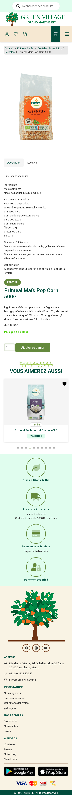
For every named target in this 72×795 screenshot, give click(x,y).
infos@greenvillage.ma (22, 679)
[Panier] (55, 34)
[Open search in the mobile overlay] (36, 6)
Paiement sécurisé (14, 698)
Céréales (10, 52)
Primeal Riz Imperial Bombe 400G (36, 430)
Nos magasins (12, 693)
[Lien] (36, 19)
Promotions (10, 721)
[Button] (7, 34)
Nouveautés (11, 726)
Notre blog (10, 754)
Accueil (9, 48)
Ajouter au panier (32, 348)
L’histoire (9, 744)
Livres (7, 731)
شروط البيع (10, 707)
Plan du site (10, 759)
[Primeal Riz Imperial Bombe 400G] (36, 402)
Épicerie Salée (25, 48)
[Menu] (67, 34)
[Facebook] (26, 648)
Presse (8, 749)
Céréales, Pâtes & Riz (50, 48)
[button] (67, 64)
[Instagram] (36, 648)
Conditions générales (16, 702)
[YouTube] (46, 648)
